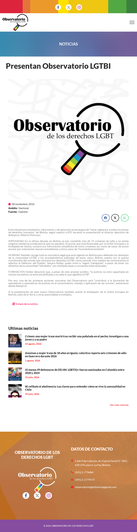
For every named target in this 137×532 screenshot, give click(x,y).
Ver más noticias (119, 404)
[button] (106, 218)
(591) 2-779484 (84, 472)
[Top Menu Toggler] (132, 22)
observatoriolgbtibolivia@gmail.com (95, 487)
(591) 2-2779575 (85, 479)
